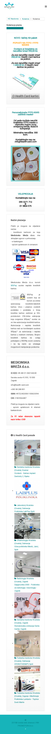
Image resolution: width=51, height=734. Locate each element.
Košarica (25, 19)
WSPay (14, 285)
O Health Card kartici (26, 96)
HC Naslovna (13, 19)
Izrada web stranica (26, 723)
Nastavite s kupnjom (15, 28)
